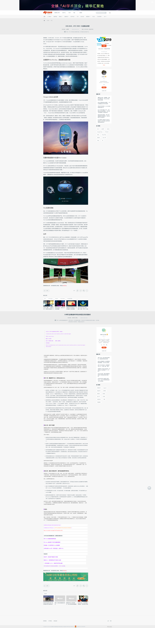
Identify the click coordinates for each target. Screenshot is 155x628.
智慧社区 (88, 18)
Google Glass (99, 131)
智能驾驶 (55, 16)
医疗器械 (70, 18)
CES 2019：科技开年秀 (104, 48)
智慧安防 (77, 18)
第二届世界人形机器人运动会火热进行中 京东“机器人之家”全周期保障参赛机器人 (104, 121)
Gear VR (104, 137)
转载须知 (65, 285)
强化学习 (99, 390)
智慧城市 (87, 16)
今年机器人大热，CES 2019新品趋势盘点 (105, 63)
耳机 (104, 399)
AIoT (105, 16)
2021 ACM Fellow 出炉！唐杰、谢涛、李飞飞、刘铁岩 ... (83, 309)
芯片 (78, 16)
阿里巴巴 (99, 387)
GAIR (69, 12)
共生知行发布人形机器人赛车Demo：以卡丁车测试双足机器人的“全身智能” (103, 380)
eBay (98, 140)
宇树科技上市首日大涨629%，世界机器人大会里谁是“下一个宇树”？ (104, 370)
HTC (45, 298)
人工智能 (49, 16)
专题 (74, 12)
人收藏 (47, 290)
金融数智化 (56, 18)
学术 (48, 18)
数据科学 (45, 593)
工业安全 (96, 18)
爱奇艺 (104, 390)
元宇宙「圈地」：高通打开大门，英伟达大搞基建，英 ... (48, 309)
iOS (98, 129)
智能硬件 (103, 18)
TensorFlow (104, 134)
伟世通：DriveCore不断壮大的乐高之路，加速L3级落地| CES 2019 (110, 53)
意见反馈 (55, 620)
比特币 (102, 129)
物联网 (100, 18)
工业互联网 (99, 16)
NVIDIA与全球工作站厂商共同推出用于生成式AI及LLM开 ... (48, 604)
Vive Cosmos (62, 298)
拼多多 (98, 137)
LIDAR (104, 396)
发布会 (104, 393)
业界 (44, 16)
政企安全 (82, 16)
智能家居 (110, 18)
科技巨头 (61, 18)
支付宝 (108, 129)
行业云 (93, 16)
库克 (98, 134)
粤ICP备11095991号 (70, 626)
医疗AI (64, 18)
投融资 (67, 18)
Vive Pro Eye (50, 298)
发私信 (104, 87)
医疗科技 (72, 16)
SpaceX (104, 387)
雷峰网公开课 (57, 12)
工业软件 (92, 18)
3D (102, 140)
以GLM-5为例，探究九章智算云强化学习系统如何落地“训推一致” (104, 375)
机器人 (107, 18)
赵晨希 (67, 29)
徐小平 (98, 396)
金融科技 (66, 16)
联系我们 (45, 620)
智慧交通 (84, 18)
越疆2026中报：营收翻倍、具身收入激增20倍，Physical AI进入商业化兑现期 (104, 98)
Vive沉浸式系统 (69, 298)
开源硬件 (99, 402)
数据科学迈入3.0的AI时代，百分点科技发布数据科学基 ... (71, 604)
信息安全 (99, 399)
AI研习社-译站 (74, 317)
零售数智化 (52, 18)
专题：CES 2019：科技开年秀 (87, 29)
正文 (51, 20)
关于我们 (50, 620)
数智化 (60, 16)
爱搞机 (81, 12)
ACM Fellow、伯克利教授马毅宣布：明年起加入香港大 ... (83, 604)
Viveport (56, 298)
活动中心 (64, 12)
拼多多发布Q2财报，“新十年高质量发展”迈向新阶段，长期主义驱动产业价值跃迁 (104, 116)
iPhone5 (106, 131)
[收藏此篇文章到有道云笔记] (77, 290)
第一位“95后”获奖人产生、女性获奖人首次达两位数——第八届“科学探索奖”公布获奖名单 (104, 111)
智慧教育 (80, 18)
